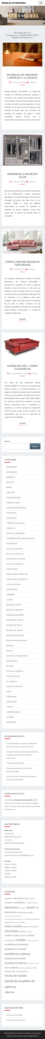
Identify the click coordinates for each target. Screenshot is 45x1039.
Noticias (9, 650)
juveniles (22, 931)
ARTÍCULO (10, 482)
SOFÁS (8, 691)
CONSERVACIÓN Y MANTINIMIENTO (20, 538)
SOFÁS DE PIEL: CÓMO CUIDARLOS (22, 367)
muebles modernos (15, 963)
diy (37, 907)
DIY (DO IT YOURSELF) (15, 564)
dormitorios (10, 912)
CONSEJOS (10, 528)
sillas (35, 968)
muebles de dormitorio (32, 940)
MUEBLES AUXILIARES (15, 615)
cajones (32, 898)
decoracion (11, 907)
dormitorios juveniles (25, 912)
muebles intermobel (15, 958)
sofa (13, 971)
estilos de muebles (20, 922)
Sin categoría (11, 681)
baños (26, 898)
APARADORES (11, 467)
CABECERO (10, 492)
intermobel (11, 931)
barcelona (18, 898)
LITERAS (9, 600)
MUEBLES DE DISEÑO (14, 620)
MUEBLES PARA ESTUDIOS (16, 640)
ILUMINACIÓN (11, 589)
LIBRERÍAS (10, 594)
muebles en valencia (17, 954)
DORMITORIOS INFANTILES (17, 574)
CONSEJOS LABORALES (15, 533)
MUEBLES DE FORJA (14, 625)
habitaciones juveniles (31, 927)
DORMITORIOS (12, 569)
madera (8, 935)
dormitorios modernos (32, 919)
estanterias (9, 922)
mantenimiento (9, 940)
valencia (9, 992)
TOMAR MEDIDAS (13, 712)
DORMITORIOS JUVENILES (16, 579)
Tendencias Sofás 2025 (15, 763)
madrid (30, 935)
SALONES (10, 666)
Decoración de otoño (14, 548)
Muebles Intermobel (14, 2)
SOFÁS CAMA (11, 696)
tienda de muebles (15, 975)
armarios (8, 898)
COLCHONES (11, 513)
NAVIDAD (10, 645)
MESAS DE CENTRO (13, 605)
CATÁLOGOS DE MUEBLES (16, 508)
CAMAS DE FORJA (13, 502)
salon (6, 967)
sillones (7, 971)
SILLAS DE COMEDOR (14, 671)
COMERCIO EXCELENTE (15, 523)
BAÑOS (9, 487)
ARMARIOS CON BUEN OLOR (22, 175)
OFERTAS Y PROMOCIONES (17, 656)
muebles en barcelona (16, 944)
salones (14, 967)
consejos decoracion (32, 903)
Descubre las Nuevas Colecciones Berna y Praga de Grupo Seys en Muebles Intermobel (22, 755)
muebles (21, 940)
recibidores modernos (33, 963)
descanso (23, 908)
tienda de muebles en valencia (19, 984)
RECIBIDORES (11, 661)
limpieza (29, 931)
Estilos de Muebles (13, 584)
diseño (31, 907)
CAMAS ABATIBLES (13, 497)
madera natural (19, 935)
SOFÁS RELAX (11, 702)
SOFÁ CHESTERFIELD (14, 686)
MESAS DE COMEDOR (14, 610)
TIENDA (9, 707)
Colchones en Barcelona (15, 1020)
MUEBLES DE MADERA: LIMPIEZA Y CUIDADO (22, 76)
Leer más (23, 319)
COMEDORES (11, 518)
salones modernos (26, 968)
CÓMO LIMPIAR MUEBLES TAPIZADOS (22, 263)
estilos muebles (13, 926)
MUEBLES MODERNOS (15, 635)
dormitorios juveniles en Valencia (12, 916)
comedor (8, 902)
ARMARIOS (10, 477)
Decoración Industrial (14, 554)
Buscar (7, 441)
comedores (19, 902)
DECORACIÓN (11, 543)
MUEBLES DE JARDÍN (14, 630)
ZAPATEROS (11, 722)
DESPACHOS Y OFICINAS (15, 559)
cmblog (32, 82)
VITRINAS (10, 717)
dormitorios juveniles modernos (14, 919)
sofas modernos (22, 971)
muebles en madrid (15, 949)
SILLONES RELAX (13, 676)
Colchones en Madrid (14, 1015)
